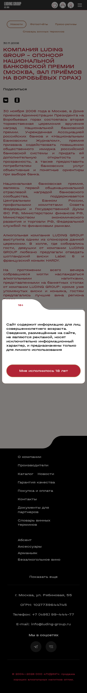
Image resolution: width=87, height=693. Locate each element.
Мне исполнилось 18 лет (43, 371)
